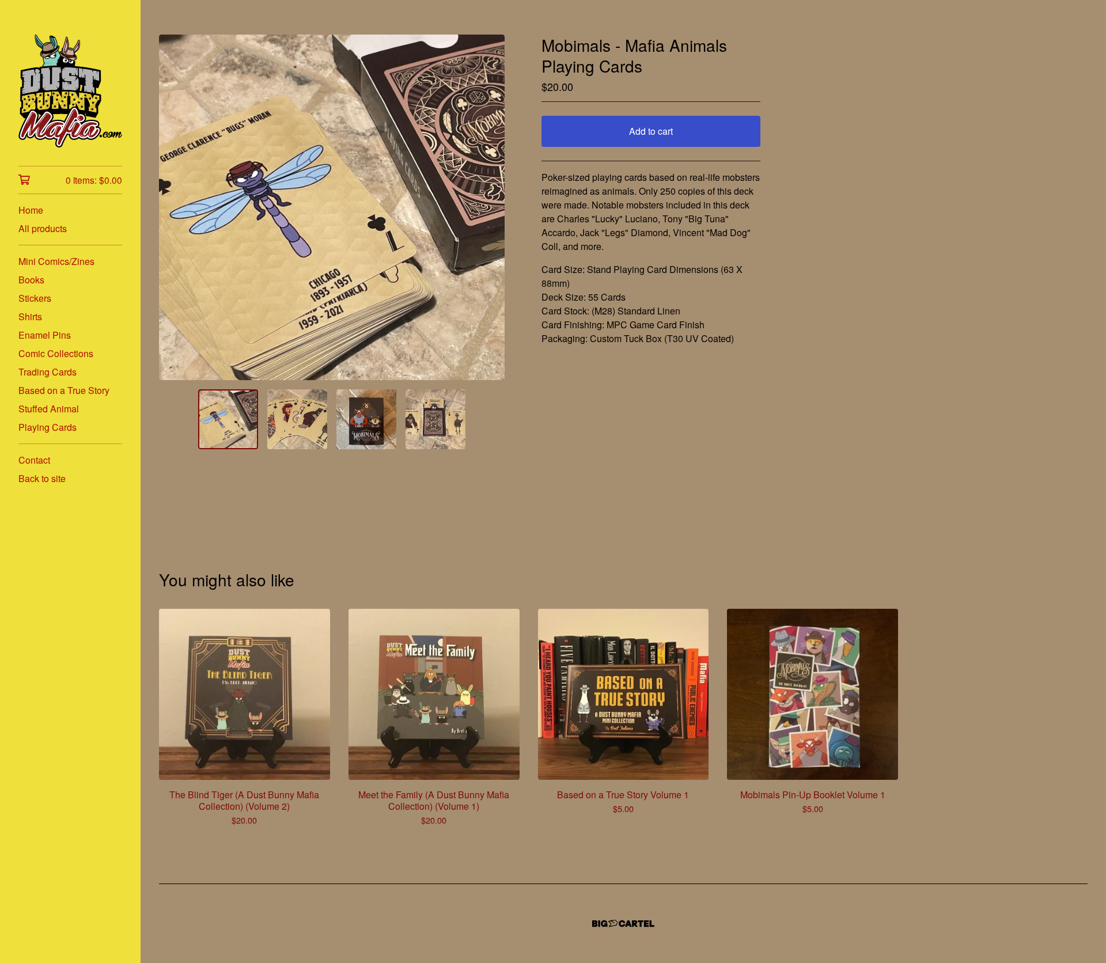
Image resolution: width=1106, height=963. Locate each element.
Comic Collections (55, 353)
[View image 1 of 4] (228, 419)
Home (30, 210)
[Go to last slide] (175, 207)
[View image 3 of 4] (366, 419)
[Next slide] (488, 207)
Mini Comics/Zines (56, 261)
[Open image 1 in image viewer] (332, 207)
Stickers (34, 298)
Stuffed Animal (48, 408)
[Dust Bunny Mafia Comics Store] (70, 91)
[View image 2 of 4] (297, 419)
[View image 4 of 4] (435, 419)
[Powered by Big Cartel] (623, 923)
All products (42, 228)
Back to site (42, 478)
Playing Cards (47, 427)
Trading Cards (47, 371)
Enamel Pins (44, 335)
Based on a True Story (63, 390)
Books (31, 279)
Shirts (30, 316)
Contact (34, 460)
